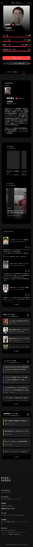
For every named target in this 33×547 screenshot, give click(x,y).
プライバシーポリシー (7, 506)
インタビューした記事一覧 (12, 72)
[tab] (16, 322)
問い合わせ (4, 528)
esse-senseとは (5, 490)
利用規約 (3, 503)
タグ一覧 (3, 513)
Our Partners (4, 497)
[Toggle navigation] (2, 2)
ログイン (30, 3)
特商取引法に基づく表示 (8, 508)
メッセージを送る (17, 63)
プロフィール (24, 72)
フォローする (16, 58)
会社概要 (3, 519)
